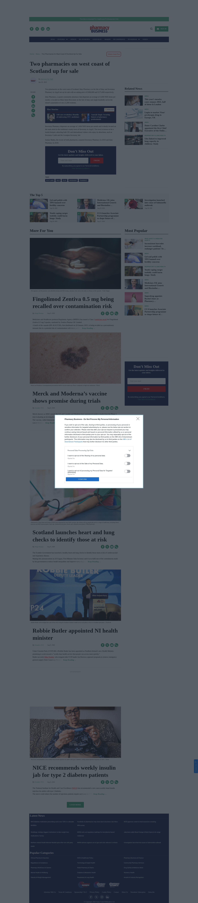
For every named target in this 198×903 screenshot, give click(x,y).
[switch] (127, 455)
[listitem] (99, 450)
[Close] (138, 419)
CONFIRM (82, 479)
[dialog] (99, 451)
